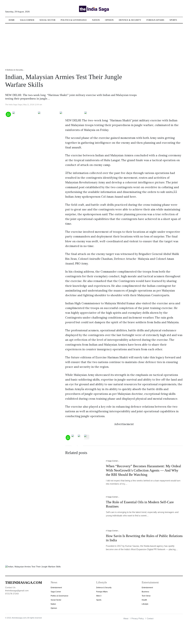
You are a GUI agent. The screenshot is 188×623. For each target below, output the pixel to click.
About (125, 618)
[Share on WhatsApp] (8, 114)
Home (12, 20)
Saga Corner (27, 20)
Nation (96, 20)
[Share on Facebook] (24, 114)
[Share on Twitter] (48, 114)
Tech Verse (146, 596)
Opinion (109, 20)
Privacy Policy (137, 618)
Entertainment (56, 588)
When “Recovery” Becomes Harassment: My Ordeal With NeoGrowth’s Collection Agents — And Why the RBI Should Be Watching (143, 470)
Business (145, 592)
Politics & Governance (74, 20)
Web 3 (98, 596)
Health (144, 600)
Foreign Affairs (155, 20)
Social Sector (47, 20)
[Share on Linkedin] (95, 114)
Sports (173, 20)
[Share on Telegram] (71, 114)
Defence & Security (130, 20)
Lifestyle (145, 604)
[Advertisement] (94, 44)
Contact (150, 618)
